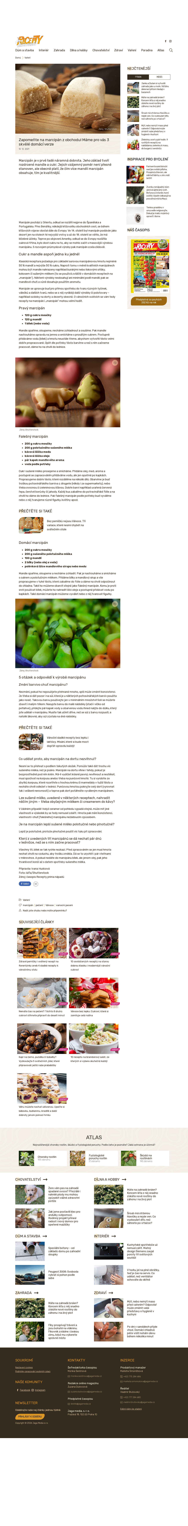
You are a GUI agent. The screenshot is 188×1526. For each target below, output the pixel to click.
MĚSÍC (159, 77)
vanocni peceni (64, 905)
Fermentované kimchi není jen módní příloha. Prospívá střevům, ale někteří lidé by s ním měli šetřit (157, 172)
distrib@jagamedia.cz (81, 1404)
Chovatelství (101, 50)
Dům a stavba (24, 50)
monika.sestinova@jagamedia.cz (86, 1376)
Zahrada (59, 50)
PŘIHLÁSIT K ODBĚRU (30, 1416)
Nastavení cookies (24, 1367)
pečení (39, 905)
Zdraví (118, 50)
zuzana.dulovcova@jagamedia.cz (86, 1391)
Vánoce (50, 905)
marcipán (28, 905)
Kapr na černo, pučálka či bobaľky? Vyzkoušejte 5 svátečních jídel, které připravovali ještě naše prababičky (39, 1061)
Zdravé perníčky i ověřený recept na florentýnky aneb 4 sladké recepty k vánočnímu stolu (38, 965)
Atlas (160, 50)
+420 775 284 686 (132, 1376)
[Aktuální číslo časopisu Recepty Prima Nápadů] (150, 295)
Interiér (44, 50)
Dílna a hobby (79, 50)
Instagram (40, 1390)
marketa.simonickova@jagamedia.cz (140, 1381)
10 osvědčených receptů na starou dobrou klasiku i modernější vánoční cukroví (90, 965)
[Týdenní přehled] (35, 884)
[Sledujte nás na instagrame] (170, 41)
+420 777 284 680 (132, 1397)
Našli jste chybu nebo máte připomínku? (45, 910)
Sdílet (26, 884)
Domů (18, 58)
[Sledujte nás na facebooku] (165, 41)
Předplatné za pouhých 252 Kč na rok (149, 301)
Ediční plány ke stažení (131, 1409)
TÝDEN (138, 77)
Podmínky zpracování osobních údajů (32, 1371)
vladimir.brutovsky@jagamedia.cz (139, 1402)
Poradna (146, 50)
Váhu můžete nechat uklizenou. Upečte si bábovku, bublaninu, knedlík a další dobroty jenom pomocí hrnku (42, 1110)
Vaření (132, 50)
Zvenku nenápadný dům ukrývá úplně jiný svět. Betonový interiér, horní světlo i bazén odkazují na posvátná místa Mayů (158, 193)
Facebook (25, 1390)
